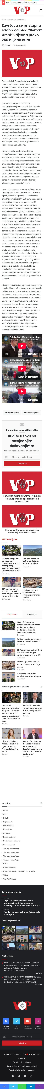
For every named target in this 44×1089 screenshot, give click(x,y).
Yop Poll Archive (9, 879)
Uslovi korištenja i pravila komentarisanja (19, 871)
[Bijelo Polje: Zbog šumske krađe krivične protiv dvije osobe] (32, 582)
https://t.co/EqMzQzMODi (14, 970)
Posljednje (32, 614)
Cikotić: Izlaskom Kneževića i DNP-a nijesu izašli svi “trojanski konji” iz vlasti (10, 746)
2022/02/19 (38, 973)
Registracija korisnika (11, 841)
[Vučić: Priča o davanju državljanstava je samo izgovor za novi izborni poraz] (8, 946)
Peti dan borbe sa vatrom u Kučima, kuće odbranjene (31, 561)
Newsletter (7, 829)
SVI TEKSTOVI (9, 845)
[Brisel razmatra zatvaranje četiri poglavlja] (22, 946)
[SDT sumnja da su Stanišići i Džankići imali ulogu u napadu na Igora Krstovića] (11, 582)
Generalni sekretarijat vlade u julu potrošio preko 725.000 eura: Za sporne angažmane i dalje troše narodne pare (11, 713)
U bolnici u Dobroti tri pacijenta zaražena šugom (29, 674)
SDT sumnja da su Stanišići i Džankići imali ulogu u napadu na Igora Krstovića (11, 592)
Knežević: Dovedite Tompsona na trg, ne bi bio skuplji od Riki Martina (32, 709)
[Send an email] (9, 46)
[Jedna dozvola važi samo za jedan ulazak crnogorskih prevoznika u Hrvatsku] (35, 938)
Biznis (5, 810)
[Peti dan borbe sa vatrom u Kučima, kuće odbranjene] (32, 550)
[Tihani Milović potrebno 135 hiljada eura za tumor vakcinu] (35, 946)
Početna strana (9, 837)
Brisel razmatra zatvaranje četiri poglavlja (21, 2)
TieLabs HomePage (11, 848)
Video (5, 875)
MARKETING (8, 826)
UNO (5, 864)
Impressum (7, 822)
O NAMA (6, 833)
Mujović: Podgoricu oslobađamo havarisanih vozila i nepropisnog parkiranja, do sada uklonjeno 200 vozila (11, 564)
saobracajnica (31, 412)
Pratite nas (7, 956)
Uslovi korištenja (9, 867)
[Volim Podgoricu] (22, 10)
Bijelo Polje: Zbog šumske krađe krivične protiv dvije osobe (31, 593)
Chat (5, 814)
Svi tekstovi (17, 1062)
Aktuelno (22, 19)
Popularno (11, 614)
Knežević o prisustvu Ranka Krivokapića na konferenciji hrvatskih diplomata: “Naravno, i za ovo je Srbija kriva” (32, 747)
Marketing (27, 1062)
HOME (5, 818)
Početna (6, 19)
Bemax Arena (12, 412)
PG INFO (14, 19)
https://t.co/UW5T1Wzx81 (26, 982)
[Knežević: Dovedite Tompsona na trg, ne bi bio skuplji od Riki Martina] (32, 697)
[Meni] (41, 11)
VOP (6, 46)
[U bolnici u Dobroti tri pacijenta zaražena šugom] (8, 677)
